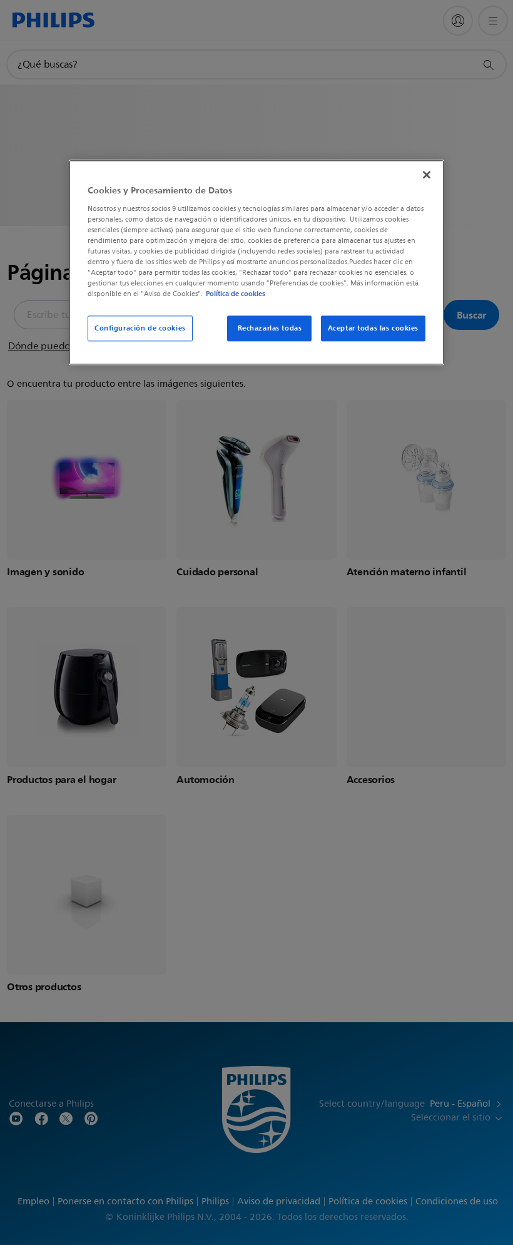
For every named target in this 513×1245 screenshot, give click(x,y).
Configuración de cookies (140, 328)
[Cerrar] (426, 175)
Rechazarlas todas (270, 328)
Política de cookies (235, 294)
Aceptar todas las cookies (373, 328)
